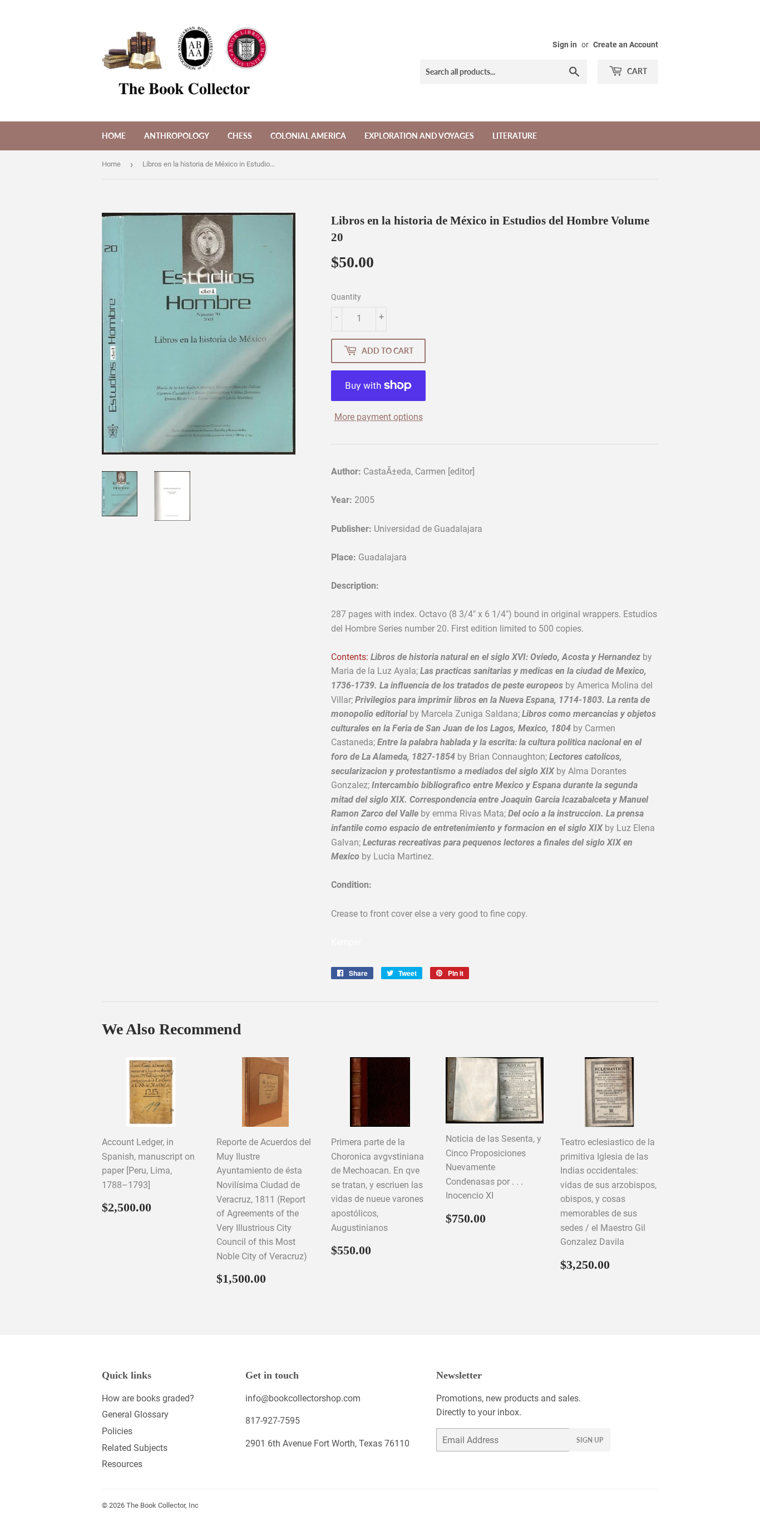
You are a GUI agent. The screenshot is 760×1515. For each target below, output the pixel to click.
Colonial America (308, 135)
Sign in (564, 44)
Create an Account (625, 44)
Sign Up (589, 1440)
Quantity (346, 296)
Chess (240, 135)
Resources (122, 1464)
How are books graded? (148, 1398)
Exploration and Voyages (419, 135)
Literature (514, 135)
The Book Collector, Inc (162, 1505)
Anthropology (176, 135)
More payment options (378, 417)
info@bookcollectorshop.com (303, 1398)
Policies (117, 1431)
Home (114, 135)
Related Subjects (134, 1448)
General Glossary (135, 1414)
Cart (636, 71)
